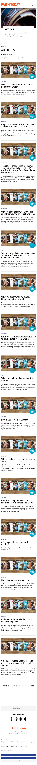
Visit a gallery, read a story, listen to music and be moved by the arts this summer (17, 663)
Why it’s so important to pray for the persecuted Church (17, 86)
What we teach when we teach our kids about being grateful (16, 298)
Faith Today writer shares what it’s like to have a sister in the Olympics (18, 338)
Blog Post (4, 81)
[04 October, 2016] (18, 322)
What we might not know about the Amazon (17, 379)
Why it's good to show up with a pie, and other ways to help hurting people (18, 213)
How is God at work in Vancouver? (16, 420)
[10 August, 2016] (18, 646)
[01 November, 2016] (18, 70)
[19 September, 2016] (18, 444)
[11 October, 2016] (18, 238)
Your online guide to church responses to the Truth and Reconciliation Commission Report (18, 255)
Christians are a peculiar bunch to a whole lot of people (16, 620)
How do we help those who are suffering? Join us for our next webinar (18, 501)
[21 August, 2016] (18, 565)
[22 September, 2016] (18, 363)
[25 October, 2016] (18, 110)
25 (25, 686)
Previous (6, 686)
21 (14, 686)
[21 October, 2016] (18, 151)
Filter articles (6, 54)
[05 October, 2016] (18, 282)
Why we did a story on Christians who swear (18, 460)
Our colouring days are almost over (16, 580)
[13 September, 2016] (18, 486)
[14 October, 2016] (18, 197)
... (11, 686)
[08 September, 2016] (18, 527)
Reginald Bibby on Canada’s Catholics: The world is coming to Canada (17, 125)
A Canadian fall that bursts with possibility (15, 543)
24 (22, 686)
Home (2, 46)
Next (32, 686)
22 (17, 686)
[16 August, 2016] (18, 605)
